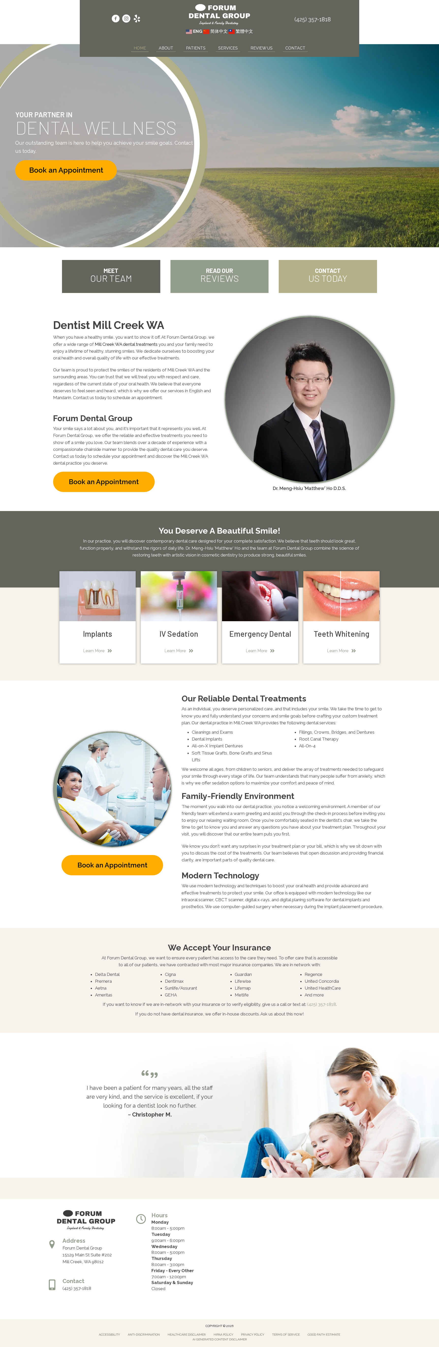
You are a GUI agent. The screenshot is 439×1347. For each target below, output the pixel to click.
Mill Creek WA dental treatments (126, 344)
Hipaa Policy (223, 1334)
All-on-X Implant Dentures (217, 745)
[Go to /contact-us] (328, 276)
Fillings (305, 732)
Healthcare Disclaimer (187, 1334)
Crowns (321, 732)
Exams (226, 732)
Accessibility (109, 1334)
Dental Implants (207, 739)
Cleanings (201, 732)
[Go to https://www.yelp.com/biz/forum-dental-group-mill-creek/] (137, 19)
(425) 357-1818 (312, 19)
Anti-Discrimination (144, 1334)
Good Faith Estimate (324, 1334)
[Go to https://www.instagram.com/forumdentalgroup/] (126, 19)
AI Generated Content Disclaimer (220, 1339)
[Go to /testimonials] (219, 276)
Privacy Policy (252, 1334)
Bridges (338, 732)
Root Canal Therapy (318, 739)
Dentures (365, 732)
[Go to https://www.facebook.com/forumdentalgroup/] (116, 19)
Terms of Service (286, 1334)
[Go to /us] (111, 276)
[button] (66, 170)
